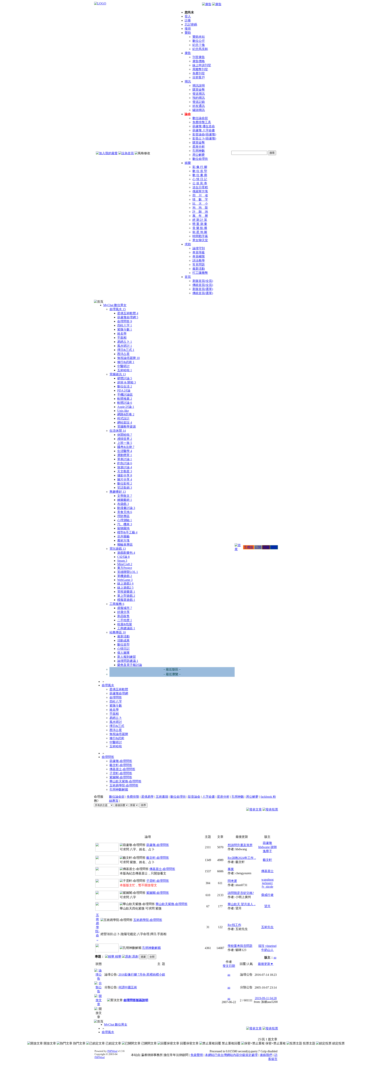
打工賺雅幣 (200, 272)
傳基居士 (267, 871)
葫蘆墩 (267, 843)
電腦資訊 (117, 374)
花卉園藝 (123, 536)
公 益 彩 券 (199, 183)
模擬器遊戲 (126, 599)
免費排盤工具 (201, 122)
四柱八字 (124, 325)
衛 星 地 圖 (199, 232)
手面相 (122, 337)
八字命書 (208, 796)
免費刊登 (198, 73)
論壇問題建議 (127, 660)
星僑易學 (147, 796)
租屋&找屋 (124, 624)
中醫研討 (123, 366)
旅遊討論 (124, 467)
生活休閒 (117, 430)
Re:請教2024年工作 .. (242, 858)
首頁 (188, 276)
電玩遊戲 (117, 548)
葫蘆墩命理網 (127, 317)
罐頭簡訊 (198, 110)
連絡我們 (266, 1055)
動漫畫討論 (126, 508)
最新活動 (198, 268)
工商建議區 (126, 628)
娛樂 (188, 163)
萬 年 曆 (200, 215)
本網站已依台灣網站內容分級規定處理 (231, 1055)
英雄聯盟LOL (127, 572)
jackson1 (267, 883)
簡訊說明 (198, 85)
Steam (122, 560)
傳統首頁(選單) (202, 293)
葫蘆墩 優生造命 (203, 126)
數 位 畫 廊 (199, 175)
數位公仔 (198, 40)
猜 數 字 (200, 199)
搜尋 (188, 28)
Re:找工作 (234, 925)
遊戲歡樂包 (126, 552)
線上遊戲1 (125, 583)
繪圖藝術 (124, 499)
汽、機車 (124, 524)
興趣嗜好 (117, 491)
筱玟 (261, 945)
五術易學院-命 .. (97, 927)
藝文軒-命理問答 (120, 765)
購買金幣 (198, 89)
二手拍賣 (124, 620)
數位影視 (124, 483)
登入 (188, 16)
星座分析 (198, 146)
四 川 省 (200, 195)
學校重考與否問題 (240, 945)
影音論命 (194, 796)
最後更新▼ (265, 964)
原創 (134, 956)
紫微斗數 (124, 329)
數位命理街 (200, 158)
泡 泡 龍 (200, 207)
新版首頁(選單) (202, 289)
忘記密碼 (191, 24)
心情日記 (123, 648)
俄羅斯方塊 (200, 191)
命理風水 (117, 309)
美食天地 (124, 512)
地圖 (266, 547)
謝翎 (273, 847)
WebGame (125, 579)
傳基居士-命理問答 (122, 769)
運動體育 (124, 455)
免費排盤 (133, 796)
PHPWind (112, 1051)
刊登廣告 (198, 57)
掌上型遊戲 (126, 595)
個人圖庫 (123, 652)
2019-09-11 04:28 (266, 998)
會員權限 (198, 256)
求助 (188, 244)
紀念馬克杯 (200, 49)
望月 (267, 906)
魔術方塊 (123, 540)
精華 (117, 956)
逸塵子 (267, 851)
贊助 (188, 32)
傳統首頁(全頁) (202, 285)
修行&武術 (125, 362)
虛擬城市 (124, 608)
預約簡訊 (198, 97)
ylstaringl (270, 945)
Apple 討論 (125, 406)
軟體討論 (124, 402)
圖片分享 (124, 479)
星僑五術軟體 (127, 313)
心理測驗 (124, 520)
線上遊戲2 (125, 587)
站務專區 (117, 632)
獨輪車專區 (125, 544)
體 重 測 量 (199, 224)
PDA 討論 (123, 390)
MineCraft (124, 564)
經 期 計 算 (199, 219)
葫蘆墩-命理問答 (120, 761)
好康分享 (123, 612)
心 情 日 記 (199, 179)
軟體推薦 (124, 398)
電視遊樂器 (126, 591)
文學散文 (124, 495)
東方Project (124, 567)
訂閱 (258, 547)
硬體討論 (124, 378)
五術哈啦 (124, 370)
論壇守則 (198, 248)
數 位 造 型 (199, 171)
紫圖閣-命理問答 (120, 777)
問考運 (232, 881)
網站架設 (124, 422)
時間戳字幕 (200, 236)
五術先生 (267, 927)
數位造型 (123, 644)
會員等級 (198, 252)
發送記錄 (198, 101)
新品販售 (123, 616)
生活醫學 (124, 451)
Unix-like (123, 410)
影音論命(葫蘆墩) (204, 134)
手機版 (248, 547)
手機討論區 (125, 394)
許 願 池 (200, 211)
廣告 (188, 53)
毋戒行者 (267, 895)
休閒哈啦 (124, 434)
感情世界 (124, 438)
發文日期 (229, 965)
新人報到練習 (126, 656)
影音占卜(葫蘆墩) (204, 138)
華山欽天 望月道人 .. (242, 904)
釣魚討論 (124, 463)
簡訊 (188, 81)
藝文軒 (267, 859)
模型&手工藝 (127, 532)
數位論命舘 (200, 118)
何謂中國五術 (127, 987)
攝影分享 (124, 475)
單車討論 (124, 459)
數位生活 (124, 386)
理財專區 (123, 516)
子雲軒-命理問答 (120, 773)
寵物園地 (123, 528)
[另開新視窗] (98, 978)
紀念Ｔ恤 (198, 45)
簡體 (274, 547)
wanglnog (267, 879)
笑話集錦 (124, 487)
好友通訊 (198, 106)
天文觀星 (124, 471)
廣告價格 (198, 61)
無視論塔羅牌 (128, 358)
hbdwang (264, 847)
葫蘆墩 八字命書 (203, 130)
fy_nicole (267, 886)
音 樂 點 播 (199, 228)
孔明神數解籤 (118, 789)
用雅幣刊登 (200, 69)
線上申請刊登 (201, 65)
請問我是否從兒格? (241, 893)
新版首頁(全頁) (202, 281)
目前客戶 (198, 77)
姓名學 (122, 333)
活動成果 (123, 640)
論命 (188, 114)
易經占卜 (124, 341)
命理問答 (124, 321)
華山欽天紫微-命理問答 (125, 781)
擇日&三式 (125, 349)
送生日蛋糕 (200, 187)
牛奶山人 (267, 950)
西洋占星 (123, 354)
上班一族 (124, 442)
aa (275, 957)
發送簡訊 (198, 93)
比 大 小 (200, 203)
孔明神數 (198, 150)
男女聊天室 (200, 240)
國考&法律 (125, 447)
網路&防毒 (125, 414)
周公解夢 (198, 154)
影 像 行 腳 (199, 167)
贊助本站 (198, 36)
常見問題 (198, 264)
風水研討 (124, 345)
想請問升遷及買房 (240, 845)
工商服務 (116, 603)
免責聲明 (196, 1055)
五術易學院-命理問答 (123, 785)
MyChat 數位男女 (115, 305)
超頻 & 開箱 (126, 382)
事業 (231, 869)
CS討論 (123, 556)
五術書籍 (162, 796)
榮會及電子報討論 (129, 665)
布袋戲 (123, 504)
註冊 (188, 20)
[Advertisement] (257, 824)
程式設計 (123, 418)
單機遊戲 (124, 576)
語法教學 (198, 260)
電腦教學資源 (126, 426)
